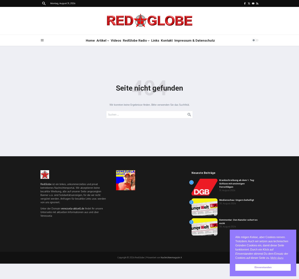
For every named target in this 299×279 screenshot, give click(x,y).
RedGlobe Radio (135, 40)
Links (155, 40)
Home (90, 40)
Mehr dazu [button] (276, 257)
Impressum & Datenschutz (194, 40)
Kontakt (167, 40)
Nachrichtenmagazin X (171, 257)
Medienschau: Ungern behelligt (236, 200)
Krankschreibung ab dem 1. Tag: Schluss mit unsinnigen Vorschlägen (237, 183)
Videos (116, 40)
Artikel (101, 40)
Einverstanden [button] (263, 267)
